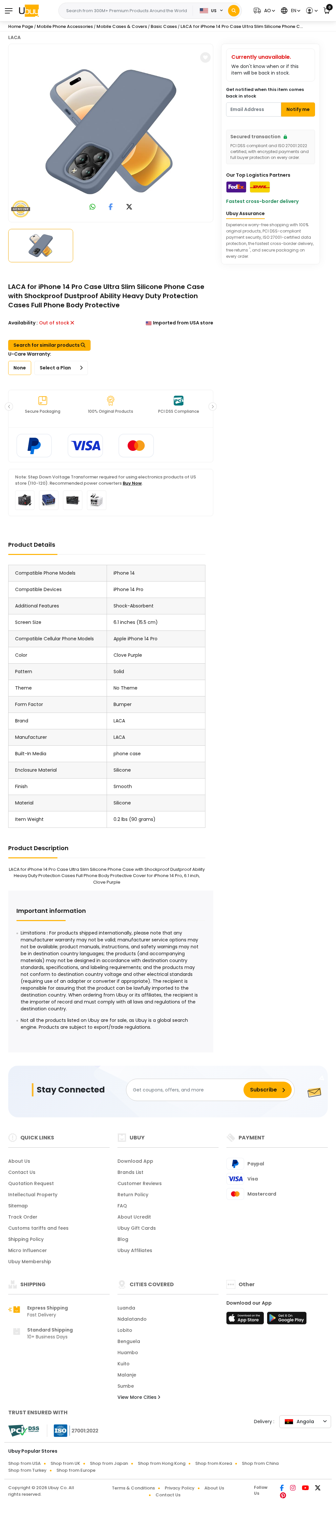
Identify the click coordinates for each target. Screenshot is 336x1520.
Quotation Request (31, 1183)
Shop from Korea (213, 1463)
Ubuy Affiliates (134, 1250)
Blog (122, 1239)
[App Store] (246, 1320)
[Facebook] (282, 1488)
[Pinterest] (283, 1496)
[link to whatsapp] (92, 207)
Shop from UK (65, 1463)
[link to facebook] (111, 207)
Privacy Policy (180, 1488)
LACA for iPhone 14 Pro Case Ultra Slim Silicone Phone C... (241, 26)
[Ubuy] (29, 10)
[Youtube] (305, 1488)
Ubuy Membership (29, 1261)
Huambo (127, 1352)
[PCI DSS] (23, 1431)
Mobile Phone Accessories (65, 26)
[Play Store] (286, 1320)
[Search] (234, 10)
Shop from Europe (75, 1470)
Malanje (126, 1375)
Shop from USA (24, 1463)
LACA (14, 37)
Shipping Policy (26, 1239)
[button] (263, 11)
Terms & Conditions (133, 1488)
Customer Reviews (139, 1183)
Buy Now (132, 483)
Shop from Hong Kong (161, 1463)
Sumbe (125, 1386)
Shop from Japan (109, 1463)
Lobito (124, 1330)
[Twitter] (317, 1488)
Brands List (130, 1172)
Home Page (20, 26)
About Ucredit (134, 1217)
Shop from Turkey (27, 1470)
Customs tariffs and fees (38, 1228)
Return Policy (132, 1194)
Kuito (123, 1363)
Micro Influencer (27, 1250)
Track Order (22, 1217)
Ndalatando (132, 1319)
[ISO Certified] (73, 1430)
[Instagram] (293, 1488)
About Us (19, 1161)
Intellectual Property (32, 1194)
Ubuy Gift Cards (136, 1228)
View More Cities (137, 1397)
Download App (135, 1161)
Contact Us (21, 1172)
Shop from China (260, 1463)
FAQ (122, 1205)
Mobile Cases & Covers (121, 26)
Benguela (128, 1341)
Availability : (23, 322)
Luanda (126, 1308)
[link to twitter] (129, 207)
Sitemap (18, 1205)
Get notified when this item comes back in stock (265, 92)
